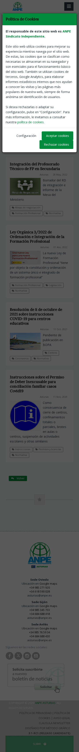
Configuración (26, 136)
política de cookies (30, 122)
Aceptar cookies (57, 136)
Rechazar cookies (56, 144)
